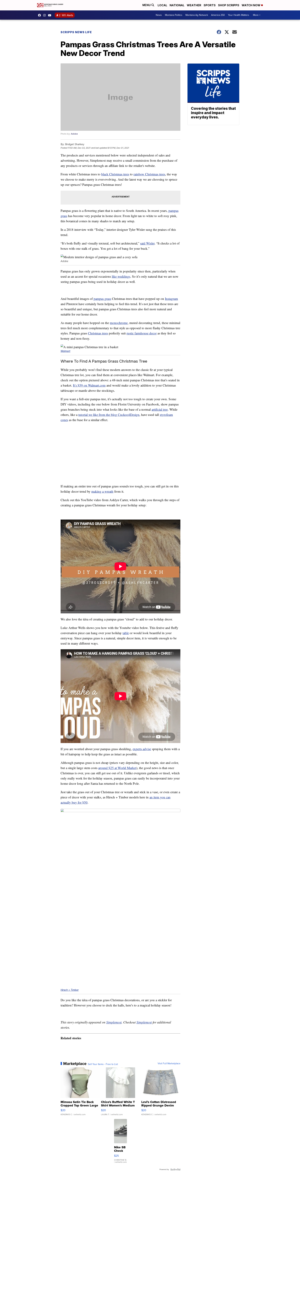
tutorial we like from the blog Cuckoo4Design (108, 414)
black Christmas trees (115, 174)
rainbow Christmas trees (149, 174)
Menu (146, 5)
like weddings (121, 276)
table (126, 633)
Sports (210, 5)
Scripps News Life (76, 32)
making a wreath (102, 491)
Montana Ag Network (196, 15)
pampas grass (102, 298)
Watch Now (251, 5)
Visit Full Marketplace (169, 1063)
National (177, 5)
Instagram (171, 298)
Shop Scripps (228, 5)
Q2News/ (40, 15)
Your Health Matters (238, 15)
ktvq (45, 15)
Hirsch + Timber (70, 989)
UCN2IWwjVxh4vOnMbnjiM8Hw (50, 15)
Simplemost (114, 1022)
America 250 (218, 15)
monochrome (119, 323)
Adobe (74, 133)
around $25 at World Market (117, 768)
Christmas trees (98, 333)
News (159, 15)
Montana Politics (173, 15)
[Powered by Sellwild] (175, 1169)
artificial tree (160, 409)
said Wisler (147, 243)
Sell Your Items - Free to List (103, 1064)
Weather (194, 5)
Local (162, 5)
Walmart (65, 351)
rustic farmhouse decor (142, 333)
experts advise (142, 749)
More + (256, 15)
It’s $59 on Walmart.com (89, 385)
